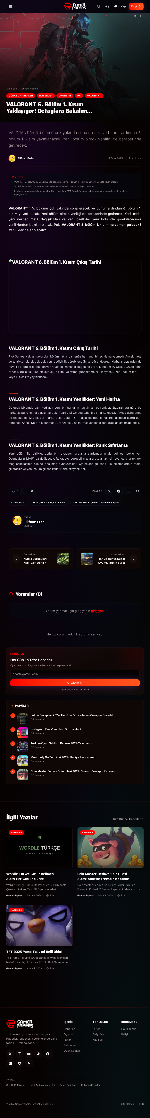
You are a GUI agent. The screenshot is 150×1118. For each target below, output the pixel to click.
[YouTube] (29, 1054)
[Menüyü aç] (10, 6)
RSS (141, 1103)
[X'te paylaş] (109, 491)
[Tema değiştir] (107, 6)
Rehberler (70, 1045)
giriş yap (97, 611)
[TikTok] (38, 1054)
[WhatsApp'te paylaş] (128, 491)
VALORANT (94, 95)
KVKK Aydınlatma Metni (42, 1085)
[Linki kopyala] (137, 491)
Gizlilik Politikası (15, 1085)
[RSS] (29, 1063)
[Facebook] (48, 1054)
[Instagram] (19, 1054)
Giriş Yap (120, 6)
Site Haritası (127, 1103)
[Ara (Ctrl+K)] (99, 6)
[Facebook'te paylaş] (119, 491)
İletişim (125, 1034)
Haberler (46, 95)
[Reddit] (19, 1063)
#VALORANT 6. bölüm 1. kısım (49, 502)
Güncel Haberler (30, 88)
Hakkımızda (128, 1028)
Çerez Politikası (68, 1085)
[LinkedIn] (10, 1063)
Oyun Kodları (72, 1050)
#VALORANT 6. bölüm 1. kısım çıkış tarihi (96, 502)
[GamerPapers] (75, 6)
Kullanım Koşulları (91, 1085)
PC (79, 95)
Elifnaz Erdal (35, 522)
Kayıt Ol (136, 6)
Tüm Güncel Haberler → (128, 819)
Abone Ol (77, 682)
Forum (96, 1028)
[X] (10, 1054)
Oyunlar (65, 95)
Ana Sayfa (12, 88)
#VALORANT (18, 502)
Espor (67, 1039)
